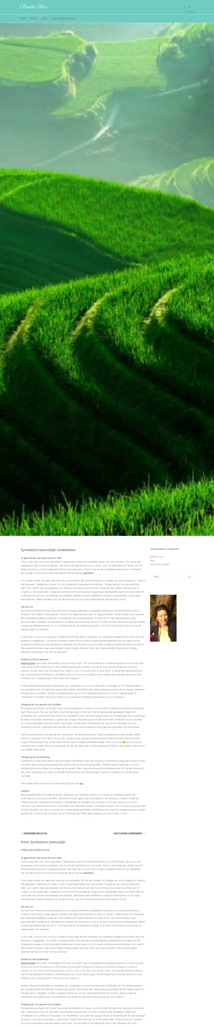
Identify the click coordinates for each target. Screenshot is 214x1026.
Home (23, 18)
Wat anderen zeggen (64, 18)
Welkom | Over (157, 557)
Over (44, 18)
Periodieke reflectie (34, 833)
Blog (34, 18)
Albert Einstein (28, 663)
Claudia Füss (33, 6)
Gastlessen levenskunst (129, 833)
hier (81, 783)
